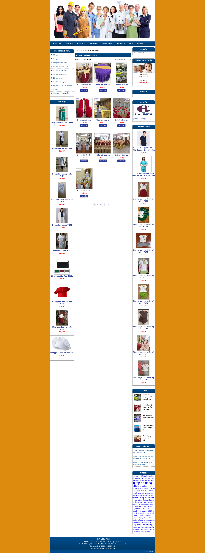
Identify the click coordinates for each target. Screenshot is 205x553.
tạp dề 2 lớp (146, 498)
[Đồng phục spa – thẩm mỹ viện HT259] (144, 317)
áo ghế (151, 527)
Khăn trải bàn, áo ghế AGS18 (121, 120)
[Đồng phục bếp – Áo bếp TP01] (62, 317)
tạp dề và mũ (142, 515)
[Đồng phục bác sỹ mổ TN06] (62, 113)
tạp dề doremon (147, 502)
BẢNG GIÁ (69, 43)
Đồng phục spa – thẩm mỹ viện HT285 (143, 226)
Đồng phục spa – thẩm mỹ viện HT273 (143, 277)
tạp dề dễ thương (145, 504)
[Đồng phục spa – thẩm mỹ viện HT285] (144, 214)
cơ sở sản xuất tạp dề (145, 481)
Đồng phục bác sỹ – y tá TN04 (62, 175)
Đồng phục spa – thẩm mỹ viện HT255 (143, 353)
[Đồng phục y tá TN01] (62, 241)
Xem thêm (84, 90)
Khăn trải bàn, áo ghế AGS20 (84, 120)
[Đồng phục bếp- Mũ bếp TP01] (62, 292)
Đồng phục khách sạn (60, 74)
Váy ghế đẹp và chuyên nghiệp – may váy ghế (148, 407)
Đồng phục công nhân (60, 66)
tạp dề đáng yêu (141, 518)
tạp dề (139, 498)
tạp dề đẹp (139, 520)
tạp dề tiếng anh (139, 511)
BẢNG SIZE (81, 43)
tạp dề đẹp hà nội (148, 520)
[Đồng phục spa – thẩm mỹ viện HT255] (144, 342)
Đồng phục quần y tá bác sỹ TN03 (62, 200)
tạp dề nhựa (140, 509)
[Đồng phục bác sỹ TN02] (62, 215)
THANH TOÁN (107, 43)
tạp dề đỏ (143, 522)
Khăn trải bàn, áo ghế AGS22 (103, 85)
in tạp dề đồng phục (142, 484)
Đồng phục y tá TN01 (61, 250)
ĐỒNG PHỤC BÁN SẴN (61, 93)
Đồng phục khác (58, 78)
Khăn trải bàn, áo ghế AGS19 (103, 120)
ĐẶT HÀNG (94, 43)
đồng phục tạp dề (146, 529)
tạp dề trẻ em (144, 513)
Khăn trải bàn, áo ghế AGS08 (84, 191)
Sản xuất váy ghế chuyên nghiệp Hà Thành (148, 428)
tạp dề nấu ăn (149, 509)
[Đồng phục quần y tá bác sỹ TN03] (62, 189)
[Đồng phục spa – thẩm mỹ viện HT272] (144, 291)
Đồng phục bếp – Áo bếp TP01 (62, 328)
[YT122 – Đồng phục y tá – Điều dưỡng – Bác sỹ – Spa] (144, 138)
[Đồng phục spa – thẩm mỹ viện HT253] (144, 368)
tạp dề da (143, 500)
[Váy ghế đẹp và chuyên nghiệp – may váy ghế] (137, 408)
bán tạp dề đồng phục (141, 476)
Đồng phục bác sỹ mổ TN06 (62, 123)
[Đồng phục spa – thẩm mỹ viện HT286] (144, 189)
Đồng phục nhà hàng (60, 70)
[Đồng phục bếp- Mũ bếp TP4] (62, 343)
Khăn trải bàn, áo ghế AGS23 (84, 85)
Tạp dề (55, 89)
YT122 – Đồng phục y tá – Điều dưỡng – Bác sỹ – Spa (144, 149)
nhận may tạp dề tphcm (140, 495)
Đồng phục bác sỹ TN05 (62, 148)
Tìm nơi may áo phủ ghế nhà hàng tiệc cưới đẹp (148, 397)
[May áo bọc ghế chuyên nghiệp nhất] (137, 439)
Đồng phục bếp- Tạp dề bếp (62, 276)
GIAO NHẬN (120, 43)
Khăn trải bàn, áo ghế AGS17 (84, 155)
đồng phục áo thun (145, 531)
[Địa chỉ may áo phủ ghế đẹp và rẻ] (137, 418)
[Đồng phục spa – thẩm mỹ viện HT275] (144, 240)
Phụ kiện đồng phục (60, 82)
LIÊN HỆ (140, 43)
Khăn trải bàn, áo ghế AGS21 (121, 85)
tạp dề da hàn (150, 500)
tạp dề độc (145, 527)
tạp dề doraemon (137, 502)
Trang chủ (56, 43)
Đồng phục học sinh (60, 62)
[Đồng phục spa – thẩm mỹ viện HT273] (144, 266)
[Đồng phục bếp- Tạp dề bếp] (62, 266)
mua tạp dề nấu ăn (140, 488)
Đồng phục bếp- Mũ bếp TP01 (62, 303)
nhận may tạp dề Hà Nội (145, 493)
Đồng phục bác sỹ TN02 (62, 225)
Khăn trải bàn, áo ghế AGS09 (121, 155)
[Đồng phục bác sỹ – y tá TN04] (62, 164)
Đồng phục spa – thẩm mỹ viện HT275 (143, 251)
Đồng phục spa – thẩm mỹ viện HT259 (143, 328)
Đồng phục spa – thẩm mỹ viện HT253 (143, 379)
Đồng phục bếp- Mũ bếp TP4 (62, 353)
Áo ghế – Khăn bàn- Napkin (62, 86)
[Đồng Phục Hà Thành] (102, 20)
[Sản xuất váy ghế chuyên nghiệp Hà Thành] (137, 429)
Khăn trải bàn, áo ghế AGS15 (103, 155)
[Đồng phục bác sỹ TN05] (62, 138)
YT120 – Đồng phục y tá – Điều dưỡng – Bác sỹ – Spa (144, 174)
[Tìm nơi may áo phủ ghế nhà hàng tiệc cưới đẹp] (137, 398)
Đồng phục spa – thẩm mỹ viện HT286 (143, 200)
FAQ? (131, 43)
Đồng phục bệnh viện (60, 59)
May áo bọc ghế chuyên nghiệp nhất (147, 438)
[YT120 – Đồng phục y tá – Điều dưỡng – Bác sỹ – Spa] (144, 163)
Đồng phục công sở (59, 55)
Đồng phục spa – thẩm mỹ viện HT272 (143, 302)
